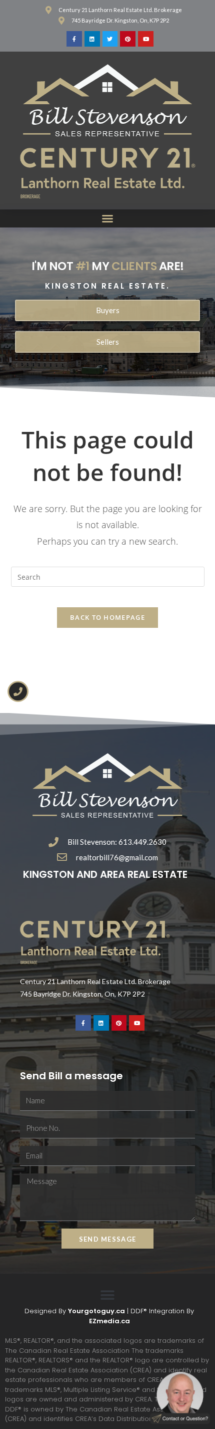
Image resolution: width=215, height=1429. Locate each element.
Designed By (46, 1311)
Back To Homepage (107, 617)
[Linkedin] (92, 39)
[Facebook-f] (74, 39)
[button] (107, 218)
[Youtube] (146, 39)
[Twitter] (110, 39)
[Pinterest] (128, 39)
